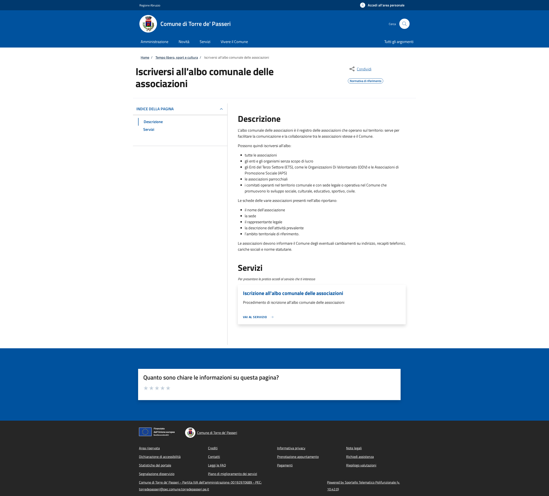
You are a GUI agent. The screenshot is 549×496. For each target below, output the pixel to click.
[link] (259, 317)
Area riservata (149, 448)
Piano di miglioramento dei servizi (232, 473)
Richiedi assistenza (360, 456)
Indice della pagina (155, 109)
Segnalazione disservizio (156, 473)
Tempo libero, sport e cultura (176, 57)
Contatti (214, 456)
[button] (382, 5)
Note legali (354, 448)
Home (145, 57)
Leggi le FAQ (217, 465)
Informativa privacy (291, 448)
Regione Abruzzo (149, 5)
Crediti (213, 448)
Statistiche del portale (155, 465)
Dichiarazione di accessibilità (160, 456)
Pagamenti (285, 465)
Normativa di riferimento (365, 80)
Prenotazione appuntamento (298, 456)
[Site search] (404, 24)
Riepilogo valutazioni (361, 465)
